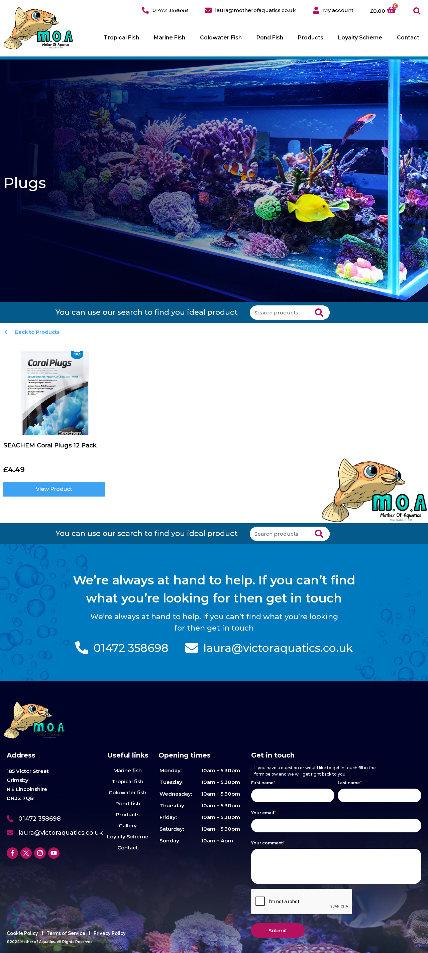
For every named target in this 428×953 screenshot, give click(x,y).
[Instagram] (39, 853)
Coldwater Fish (221, 37)
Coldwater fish (127, 792)
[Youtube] (54, 853)
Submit (278, 930)
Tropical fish (127, 781)
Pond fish (127, 803)
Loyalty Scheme (360, 37)
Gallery (128, 825)
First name (263, 782)
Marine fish (127, 770)
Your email (263, 812)
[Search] (319, 312)
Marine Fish (169, 37)
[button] (417, 11)
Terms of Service (65, 933)
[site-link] (38, 28)
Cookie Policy (22, 933)
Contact (408, 37)
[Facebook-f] (12, 853)
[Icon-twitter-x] (26, 853)
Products (310, 37)
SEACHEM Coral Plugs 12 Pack (50, 445)
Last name (350, 782)
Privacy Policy (110, 933)
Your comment (268, 842)
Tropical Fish (121, 37)
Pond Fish (269, 37)
